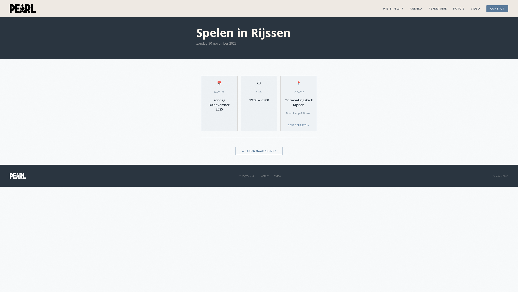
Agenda (416, 8)
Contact (497, 8)
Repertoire (438, 8)
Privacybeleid (246, 176)
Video (475, 8)
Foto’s (458, 8)
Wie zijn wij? (393, 8)
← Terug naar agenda (259, 151)
